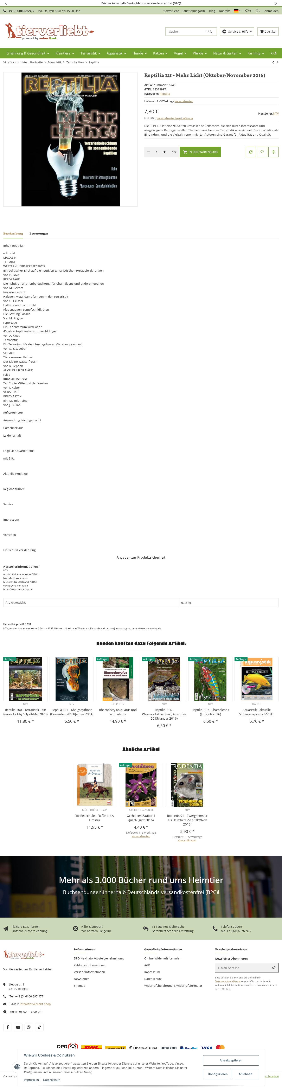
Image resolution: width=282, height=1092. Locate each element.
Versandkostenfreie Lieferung (175, 118)
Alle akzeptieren (231, 1060)
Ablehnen (245, 1074)
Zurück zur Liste (16, 62)
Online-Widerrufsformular (162, 958)
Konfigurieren (218, 1074)
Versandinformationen (89, 972)
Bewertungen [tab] (39, 234)
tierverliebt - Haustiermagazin (184, 11)
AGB (147, 965)
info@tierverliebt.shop (35, 1004)
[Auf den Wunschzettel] (262, 152)
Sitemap (79, 986)
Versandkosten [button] (184, 101)
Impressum (31, 1079)
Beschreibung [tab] (13, 234)
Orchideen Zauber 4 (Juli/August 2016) (141, 818)
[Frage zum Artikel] (273, 152)
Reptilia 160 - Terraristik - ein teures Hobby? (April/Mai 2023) (25, 712)
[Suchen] (211, 31)
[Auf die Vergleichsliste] (251, 152)
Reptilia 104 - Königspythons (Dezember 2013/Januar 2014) (71, 712)
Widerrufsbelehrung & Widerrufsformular (173, 986)
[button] (6, 3)
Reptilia (165, 94)
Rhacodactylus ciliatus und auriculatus (118, 712)
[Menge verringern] (148, 152)
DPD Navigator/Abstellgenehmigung (99, 958)
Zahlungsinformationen (90, 965)
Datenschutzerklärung (228, 981)
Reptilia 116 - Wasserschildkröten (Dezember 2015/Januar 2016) (164, 714)
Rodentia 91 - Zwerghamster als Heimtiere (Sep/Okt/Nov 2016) (187, 820)
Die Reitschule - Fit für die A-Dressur (95, 818)
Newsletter (81, 979)
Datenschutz (51, 1079)
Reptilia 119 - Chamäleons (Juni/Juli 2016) (210, 712)
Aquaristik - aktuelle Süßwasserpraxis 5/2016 (256, 712)
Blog (212, 11)
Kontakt (224, 11)
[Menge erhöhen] (164, 152)
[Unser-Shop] (24, 954)
